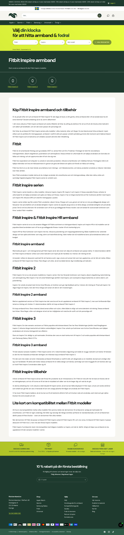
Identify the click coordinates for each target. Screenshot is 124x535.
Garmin (20, 23)
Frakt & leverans (69, 511)
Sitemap (69, 531)
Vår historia (96, 500)
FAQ (65, 500)
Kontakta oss (68, 517)
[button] (12, 22)
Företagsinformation (44, 531)
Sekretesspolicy (23, 531)
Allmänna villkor (33, 531)
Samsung (37, 23)
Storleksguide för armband (73, 503)
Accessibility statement (58, 531)
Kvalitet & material (98, 503)
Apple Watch (41, 500)
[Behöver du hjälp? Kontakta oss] (108, 15)
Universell (47, 23)
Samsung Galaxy (42, 506)
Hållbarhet (95, 506)
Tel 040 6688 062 (15, 513)
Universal (40, 511)
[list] (62, 8)
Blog (93, 511)
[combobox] (61, 15)
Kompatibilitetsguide (71, 506)
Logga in (112, 3)
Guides (66, 509)
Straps (15, 531)
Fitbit (28, 23)
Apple (11, 23)
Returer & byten (69, 514)
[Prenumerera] (85, 479)
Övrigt (57, 23)
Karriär (94, 509)
